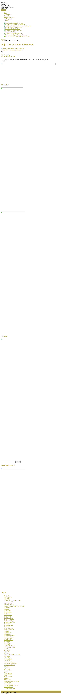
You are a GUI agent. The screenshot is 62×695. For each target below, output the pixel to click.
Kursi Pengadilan (8, 628)
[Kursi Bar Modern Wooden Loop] (13, 27)
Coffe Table (7, 598)
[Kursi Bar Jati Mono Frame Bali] (13, 30)
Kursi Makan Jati (8, 625)
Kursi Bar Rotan (8, 612)
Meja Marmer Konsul (9, 665)
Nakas (5, 675)
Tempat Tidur (7, 682)
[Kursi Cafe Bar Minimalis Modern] (13, 23)
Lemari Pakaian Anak (9, 647)
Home (5, 13)
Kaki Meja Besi (8, 603)
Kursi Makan (7, 623)
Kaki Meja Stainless (9, 604)
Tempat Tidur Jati (8, 684)
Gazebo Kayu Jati (8, 601)
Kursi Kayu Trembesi (9, 622)
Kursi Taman (7, 634)
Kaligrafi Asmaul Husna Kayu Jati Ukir (14, 606)
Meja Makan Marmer (9, 662)
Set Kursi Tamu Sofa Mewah (11, 681)
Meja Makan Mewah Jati (10, 663)
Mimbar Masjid (8, 673)
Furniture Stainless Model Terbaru (12, 600)
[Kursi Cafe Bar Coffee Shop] (12, 29)
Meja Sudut (7, 668)
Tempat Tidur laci (8, 687)
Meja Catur (7, 653)
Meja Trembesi (7, 670)
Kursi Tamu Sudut (8, 640)
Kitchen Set (7, 607)
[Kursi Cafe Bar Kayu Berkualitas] (13, 33)
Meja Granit (7, 656)
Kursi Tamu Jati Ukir (9, 635)
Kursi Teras (7, 641)
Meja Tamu (7, 669)
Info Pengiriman (8, 19)
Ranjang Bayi (7, 679)
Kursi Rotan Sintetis (9, 629)
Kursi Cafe (6, 613)
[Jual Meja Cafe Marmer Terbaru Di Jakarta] (12, 48)
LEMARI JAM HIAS (9, 646)
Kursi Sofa (6, 631)
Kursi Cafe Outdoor (9, 619)
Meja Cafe (6, 651)
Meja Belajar (7, 650)
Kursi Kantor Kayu (9, 621)
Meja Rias (6, 666)
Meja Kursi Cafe (8, 659)
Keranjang (3, 10)
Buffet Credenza (8, 597)
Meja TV (6, 672)
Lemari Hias (7, 644)
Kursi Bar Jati (7, 610)
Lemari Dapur (7, 643)
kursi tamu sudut (8, 638)
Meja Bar (6, 648)
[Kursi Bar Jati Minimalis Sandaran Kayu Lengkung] (17, 26)
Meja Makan (7, 660)
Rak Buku (6, 678)
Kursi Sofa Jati (7, 632)
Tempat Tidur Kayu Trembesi (11, 685)
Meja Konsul (7, 657)
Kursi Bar (6, 609)
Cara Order (7, 16)
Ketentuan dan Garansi (10, 17)
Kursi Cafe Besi (8, 615)
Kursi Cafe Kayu (8, 618)
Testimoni (6, 20)
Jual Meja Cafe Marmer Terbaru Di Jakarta (11, 50)
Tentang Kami (7, 14)
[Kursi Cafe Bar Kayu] (10, 32)
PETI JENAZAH (8, 676)
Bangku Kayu (7, 596)
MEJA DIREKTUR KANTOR (12, 654)
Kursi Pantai (7, 626)
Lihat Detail (4, 61)
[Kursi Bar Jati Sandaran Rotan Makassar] (15, 24)
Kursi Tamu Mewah (9, 637)
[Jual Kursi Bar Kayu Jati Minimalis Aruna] (15, 35)
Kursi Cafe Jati (7, 616)
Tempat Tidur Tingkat (9, 688)
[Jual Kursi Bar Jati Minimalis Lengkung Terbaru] (17, 36)
